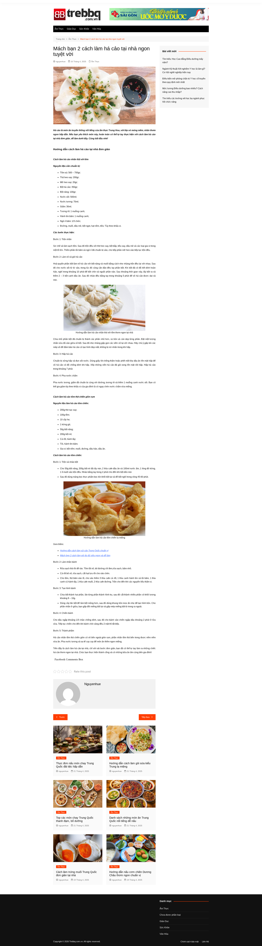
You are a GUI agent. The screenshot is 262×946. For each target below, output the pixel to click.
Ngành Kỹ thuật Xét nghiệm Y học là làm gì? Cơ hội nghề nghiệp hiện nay (183, 71)
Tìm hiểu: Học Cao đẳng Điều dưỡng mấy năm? (182, 61)
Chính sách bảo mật (190, 942)
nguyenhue (61, 61)
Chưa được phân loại (170, 915)
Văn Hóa (96, 29)
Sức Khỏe (84, 29)
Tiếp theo (146, 717)
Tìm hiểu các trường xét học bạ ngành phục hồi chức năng (183, 100)
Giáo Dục (71, 29)
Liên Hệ (205, 942)
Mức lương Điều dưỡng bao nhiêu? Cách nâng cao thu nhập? (182, 90)
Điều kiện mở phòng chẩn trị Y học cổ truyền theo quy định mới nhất (183, 80)
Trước (62, 717)
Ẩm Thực (59, 29)
